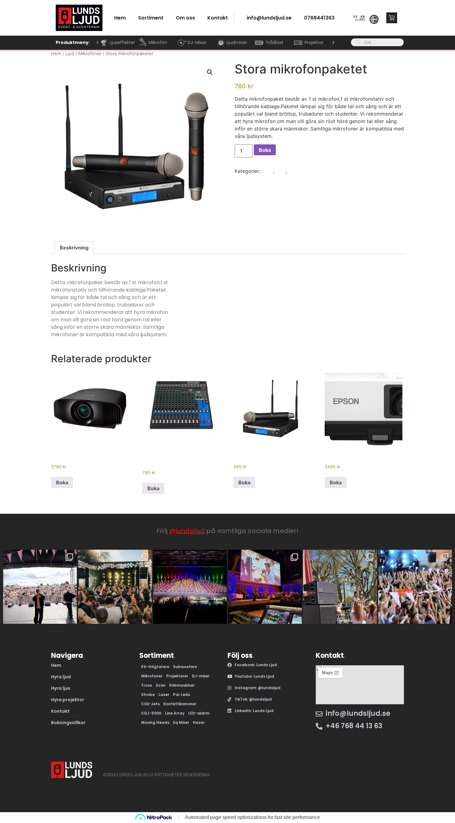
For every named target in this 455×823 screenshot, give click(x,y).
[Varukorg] (391, 17)
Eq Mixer (181, 722)
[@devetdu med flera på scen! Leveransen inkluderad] (115, 586)
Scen (161, 685)
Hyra (267, 171)
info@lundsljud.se (269, 17)
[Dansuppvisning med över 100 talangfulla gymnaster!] (190, 586)
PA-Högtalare (155, 666)
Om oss (185, 17)
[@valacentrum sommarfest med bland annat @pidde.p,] (40, 586)
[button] (97, 42)
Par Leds (181, 694)
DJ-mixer (201, 676)
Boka (265, 150)
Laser (163, 694)
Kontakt (217, 17)
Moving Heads (155, 722)
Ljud (69, 53)
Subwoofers (185, 666)
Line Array (174, 713)
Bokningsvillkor (68, 723)
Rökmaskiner (182, 685)
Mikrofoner (90, 53)
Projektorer (177, 676)
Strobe (148, 694)
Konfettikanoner (179, 703)
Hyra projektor (67, 700)
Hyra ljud (61, 677)
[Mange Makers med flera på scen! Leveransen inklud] (415, 586)
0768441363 (319, 17)
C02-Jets (150, 703)
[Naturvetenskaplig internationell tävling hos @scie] (265, 586)
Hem (56, 53)
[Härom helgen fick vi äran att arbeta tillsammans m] (340, 586)
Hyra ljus (60, 688)
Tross (146, 685)
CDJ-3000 (151, 713)
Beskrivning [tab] (74, 247)
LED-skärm (199, 713)
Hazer (199, 722)
